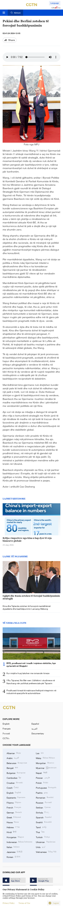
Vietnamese (46, 851)
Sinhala (42, 812)
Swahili (43, 822)
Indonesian (19, 841)
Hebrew (13, 827)
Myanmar (46, 767)
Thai (40, 832)
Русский (6, 733)
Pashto (42, 792)
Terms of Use (24, 903)
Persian (43, 777)
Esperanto (16, 797)
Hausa (13, 822)
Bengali (12, 767)
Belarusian (17, 762)
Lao (39, 753)
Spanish (43, 817)
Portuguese (46, 787)
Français (6, 728)
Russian (43, 802)
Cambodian (14, 777)
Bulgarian (16, 772)
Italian (13, 846)
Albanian (14, 753)
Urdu (40, 846)
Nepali (41, 772)
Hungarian (15, 837)
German (14, 812)
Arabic (13, 757)
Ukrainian (45, 841)
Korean (13, 856)
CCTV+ (6, 738)
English (6, 723)
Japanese (14, 851)
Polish (42, 782)
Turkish (43, 837)
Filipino (14, 802)
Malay (45, 757)
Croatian (15, 782)
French (14, 807)
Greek (14, 817)
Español (35, 723)
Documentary (37, 733)
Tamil (41, 827)
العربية (34, 728)
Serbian (43, 807)
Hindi (11, 832)
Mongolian (45, 762)
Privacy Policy (9, 903)
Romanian (44, 797)
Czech (13, 787)
